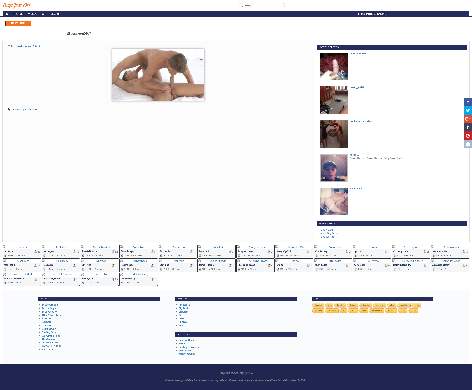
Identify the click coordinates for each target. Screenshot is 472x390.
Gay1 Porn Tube (51, 335)
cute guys (22, 109)
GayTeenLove (50, 342)
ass (329, 305)
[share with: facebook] (468, 102)
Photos (18, 14)
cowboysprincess (189, 347)
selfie (353, 310)
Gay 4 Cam (326, 229)
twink (403, 310)
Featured (18, 23)
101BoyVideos (50, 304)
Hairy (417, 305)
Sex (181, 325)
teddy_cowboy (187, 354)
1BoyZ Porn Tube (51, 315)
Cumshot (366, 305)
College (353, 305)
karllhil (182, 343)
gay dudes (404, 305)
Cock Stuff (48, 325)
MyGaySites (327, 236)
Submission (377, 310)
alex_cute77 (185, 350)
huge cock (332, 310)
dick (392, 305)
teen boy (391, 310)
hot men (33, 109)
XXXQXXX (47, 349)
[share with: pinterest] (468, 135)
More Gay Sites (329, 233)
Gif (44, 14)
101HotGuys (49, 308)
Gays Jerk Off (16, 5)
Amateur (318, 305)
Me (344, 310)
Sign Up (55, 14)
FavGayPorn (49, 332)
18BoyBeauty (49, 311)
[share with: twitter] (468, 110)
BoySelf (46, 321)
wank (414, 310)
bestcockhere (187, 340)
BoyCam (46, 318)
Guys (182, 318)
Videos (32, 14)
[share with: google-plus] (468, 119)
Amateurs (184, 304)
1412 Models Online (372, 14)
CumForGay (48, 328)
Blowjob (183, 311)
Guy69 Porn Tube (51, 345)
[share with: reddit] (468, 144)
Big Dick (183, 308)
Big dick (340, 305)
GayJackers (48, 339)
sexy (364, 310)
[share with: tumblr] (468, 127)
